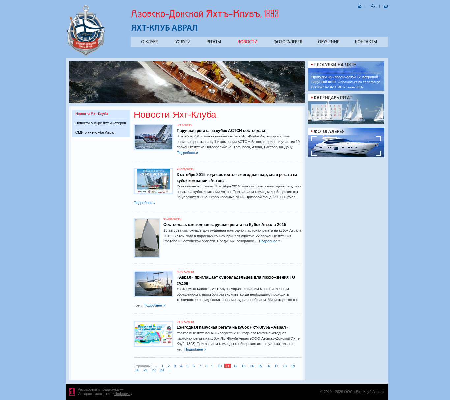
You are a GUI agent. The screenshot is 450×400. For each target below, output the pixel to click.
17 (276, 366)
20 (137, 370)
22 (154, 370)
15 (260, 366)
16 (268, 366)
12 (235, 366)
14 (252, 366)
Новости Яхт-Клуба (91, 114)
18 (285, 366)
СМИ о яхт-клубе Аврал (95, 132)
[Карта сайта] (373, 5)
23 (162, 370)
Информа (122, 394)
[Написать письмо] (386, 5)
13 (243, 366)
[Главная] (360, 5)
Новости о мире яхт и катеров (100, 123)
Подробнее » (187, 153)
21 (146, 370)
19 (293, 366)
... (155, 366)
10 (220, 366)
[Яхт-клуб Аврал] (86, 55)
